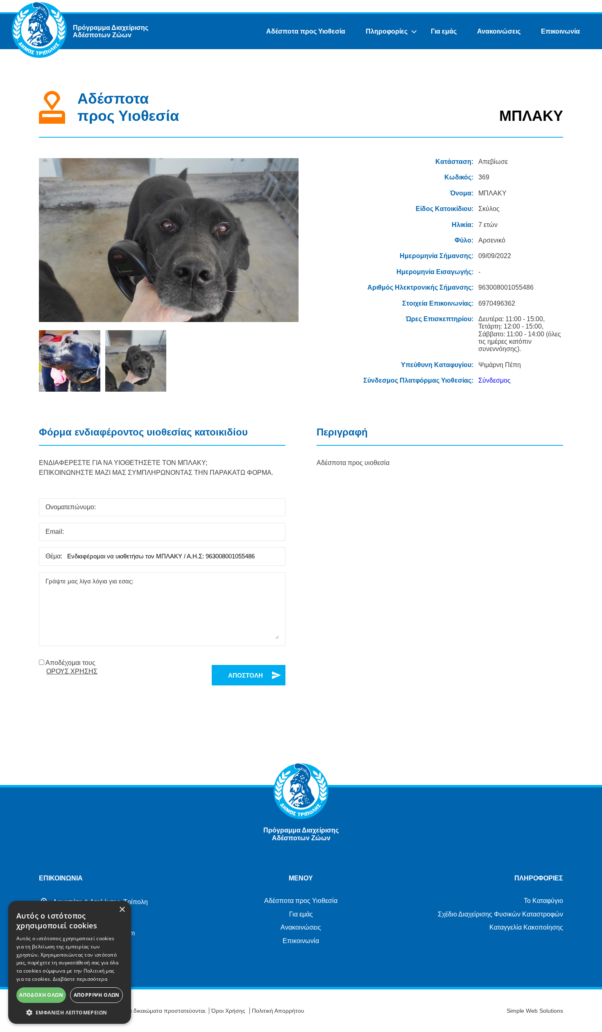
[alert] (69, 962)
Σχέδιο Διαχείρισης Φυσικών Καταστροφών (500, 914)
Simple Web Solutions (535, 1010)
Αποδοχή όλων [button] (41, 994)
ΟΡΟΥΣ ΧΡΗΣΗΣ (71, 671)
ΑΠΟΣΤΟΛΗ (245, 675)
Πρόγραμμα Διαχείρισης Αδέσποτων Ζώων (110, 31)
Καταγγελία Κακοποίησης (526, 927)
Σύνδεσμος (494, 380)
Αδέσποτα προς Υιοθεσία (305, 31)
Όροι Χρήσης (228, 1010)
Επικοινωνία (560, 31)
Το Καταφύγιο (543, 900)
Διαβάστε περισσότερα (80, 978)
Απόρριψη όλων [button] (97, 994)
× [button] (122, 910)
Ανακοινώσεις (499, 31)
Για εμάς (444, 31)
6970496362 (496, 303)
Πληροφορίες (386, 31)
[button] (69, 1012)
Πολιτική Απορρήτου (278, 1010)
